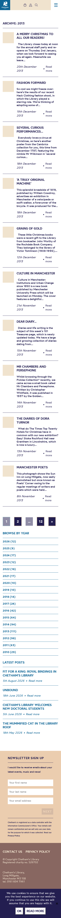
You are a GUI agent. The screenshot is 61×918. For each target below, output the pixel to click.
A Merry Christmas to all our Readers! (35, 36)
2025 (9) (9, 548)
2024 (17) (9, 555)
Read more (35, 680)
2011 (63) (9, 645)
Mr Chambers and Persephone (31, 368)
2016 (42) (9, 610)
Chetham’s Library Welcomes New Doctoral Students (27, 707)
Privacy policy (38, 852)
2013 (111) (9, 631)
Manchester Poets (32, 467)
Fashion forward (31, 83)
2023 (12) (9, 562)
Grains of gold (29, 228)
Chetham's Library (5, 5)
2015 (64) (9, 617)
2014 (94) (9, 624)
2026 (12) (9, 541)
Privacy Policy (14, 836)
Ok (19, 911)
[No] (56, 903)
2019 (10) (9, 589)
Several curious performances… (30, 129)
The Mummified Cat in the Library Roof (30, 725)
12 (41, 521)
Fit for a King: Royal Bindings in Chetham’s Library (29, 673)
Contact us (12, 852)
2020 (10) (9, 583)
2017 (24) (9, 603)
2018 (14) (9, 596)
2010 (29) (9, 652)
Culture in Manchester (36, 273)
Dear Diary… (27, 321)
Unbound (10, 690)
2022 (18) (9, 569)
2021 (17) (9, 576)
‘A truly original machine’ (31, 182)
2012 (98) (9, 638)
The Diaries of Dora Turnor (33, 420)
